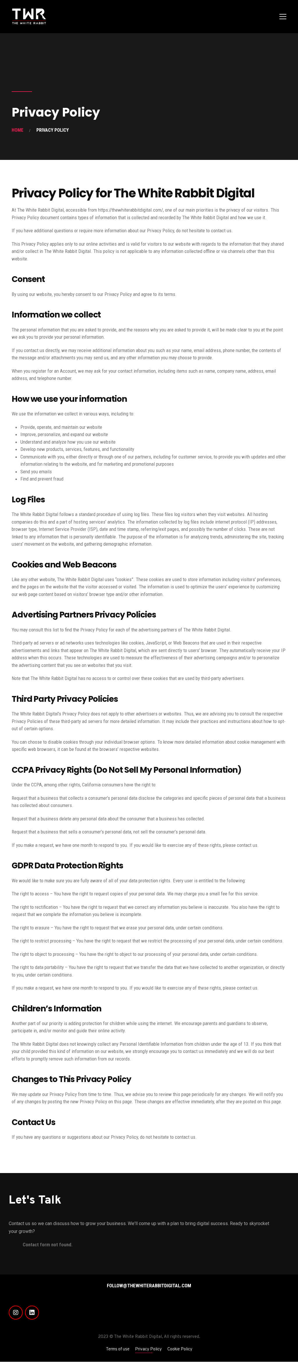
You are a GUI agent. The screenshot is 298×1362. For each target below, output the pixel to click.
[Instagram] (16, 1313)
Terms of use (118, 1349)
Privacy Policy (148, 1349)
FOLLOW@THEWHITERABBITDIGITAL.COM (149, 1285)
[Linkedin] (32, 1313)
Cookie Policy (179, 1349)
